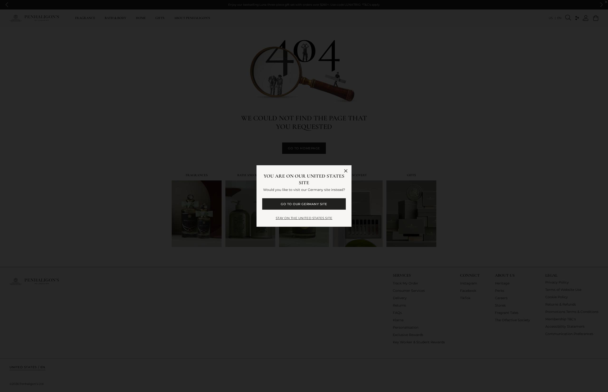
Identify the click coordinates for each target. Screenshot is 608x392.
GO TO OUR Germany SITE (304, 204)
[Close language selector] (346, 171)
